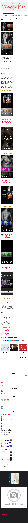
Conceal (6, 15)
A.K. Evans (3, 15)
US (6, 121)
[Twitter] (16, 1)
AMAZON (7, 334)
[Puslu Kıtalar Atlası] (11, 440)
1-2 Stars (2, 385)
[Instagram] (17, 1)
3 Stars (1, 384)
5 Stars (1, 381)
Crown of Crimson (3, 451)
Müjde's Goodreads (3, 392)
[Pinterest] (18, 1)
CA (10, 121)
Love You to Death (4, 427)
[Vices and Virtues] (1, 418)
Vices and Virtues (4, 416)
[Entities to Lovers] (1, 423)
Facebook (2, 391)
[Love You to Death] (1, 429)
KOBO (6, 122)
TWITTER (7, 333)
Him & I (3, 419)
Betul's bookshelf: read (6, 414)
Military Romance (10, 15)
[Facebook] (15, 1)
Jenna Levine (4, 428)
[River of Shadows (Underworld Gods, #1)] (11, 455)
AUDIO (10, 182)
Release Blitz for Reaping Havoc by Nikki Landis (13, 352)
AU (12, 121)
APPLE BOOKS (8, 123)
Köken (1, 445)
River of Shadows (3, 454)
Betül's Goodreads (3, 393)
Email (1, 390)
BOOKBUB (7, 331)
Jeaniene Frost (4, 426)
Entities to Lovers (4, 422)
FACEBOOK (6, 331)
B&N (3, 122)
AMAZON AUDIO (4, 238)
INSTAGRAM (6, 332)
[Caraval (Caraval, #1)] (11, 461)
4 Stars (1, 383)
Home (1, 15)
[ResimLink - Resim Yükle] (4, 511)
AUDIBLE (11, 238)
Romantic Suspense (18, 15)
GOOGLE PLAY (7, 123)
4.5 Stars (2, 382)
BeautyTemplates (7, 520)
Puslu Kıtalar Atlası (3, 439)
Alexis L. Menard (4, 417)
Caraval (2, 459)
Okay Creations (14, 15)
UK (8, 121)
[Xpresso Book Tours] (14, 483)
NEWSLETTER (7, 329)
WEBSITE (7, 330)
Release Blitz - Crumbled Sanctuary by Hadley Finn (4, 352)
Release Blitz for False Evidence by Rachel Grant (22, 352)
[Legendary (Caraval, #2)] (11, 458)
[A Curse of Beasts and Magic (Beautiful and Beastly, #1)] (1, 426)
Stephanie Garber (2, 457)
